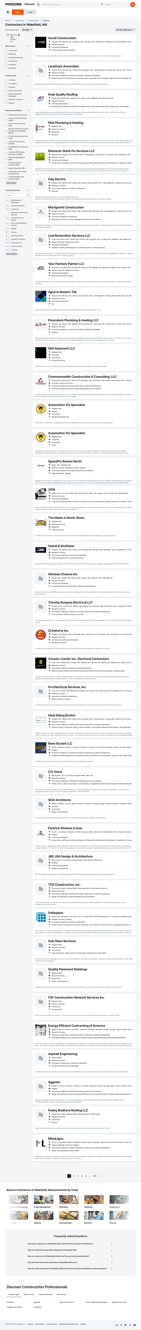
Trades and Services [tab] (46, 1294)
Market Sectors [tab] (29, 1294)
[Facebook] (121, 1325)
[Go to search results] (28, 195)
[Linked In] (117, 1325)
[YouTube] (135, 1325)
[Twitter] (125, 1325)
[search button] (132, 4)
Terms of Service (51, 1324)
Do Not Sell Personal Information (68, 1324)
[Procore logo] (13, 4)
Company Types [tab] (13, 1294)
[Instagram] (130, 1325)
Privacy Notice (39, 1324)
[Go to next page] (99, 1176)
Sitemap (83, 1324)
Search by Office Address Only (13, 38)
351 (94, 1176)
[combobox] (117, 4)
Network (29, 4)
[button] (6, 50)
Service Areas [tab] (61, 1294)
